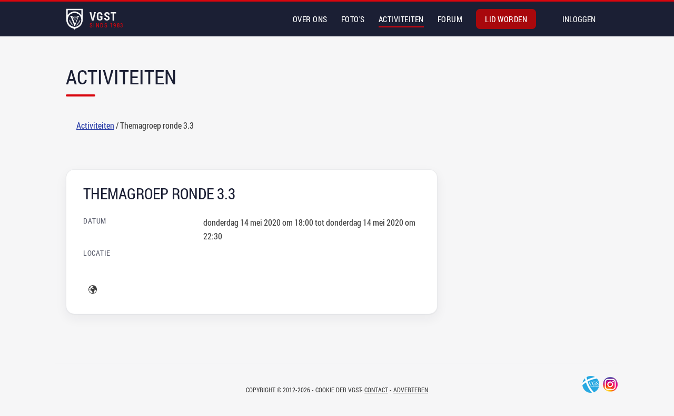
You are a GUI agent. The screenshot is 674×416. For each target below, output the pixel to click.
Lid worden (506, 19)
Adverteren (410, 389)
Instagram (610, 384)
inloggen (579, 19)
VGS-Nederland (590, 384)
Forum (450, 19)
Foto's (353, 19)
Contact (376, 389)
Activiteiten (401, 19)
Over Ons (310, 19)
